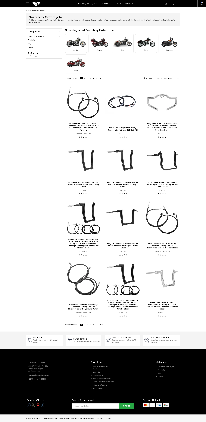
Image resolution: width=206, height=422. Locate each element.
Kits (117, 4)
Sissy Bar (144, 20)
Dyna (146, 50)
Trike (122, 50)
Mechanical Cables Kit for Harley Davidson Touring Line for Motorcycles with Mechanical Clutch (162, 246)
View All (161, 380)
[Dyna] (146, 41)
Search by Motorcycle (86, 4)
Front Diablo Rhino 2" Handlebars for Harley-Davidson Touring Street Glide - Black (162, 184)
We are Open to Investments (103, 382)
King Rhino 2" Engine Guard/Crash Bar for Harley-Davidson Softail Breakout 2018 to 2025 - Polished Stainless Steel (162, 127)
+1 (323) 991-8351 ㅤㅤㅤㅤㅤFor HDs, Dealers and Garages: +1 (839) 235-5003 (38, 368)
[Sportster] (169, 41)
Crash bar (150, 20)
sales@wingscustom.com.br (39, 375)
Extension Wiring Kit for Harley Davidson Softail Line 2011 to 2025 (123, 129)
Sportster (169, 50)
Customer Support (99, 388)
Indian (76, 71)
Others (128, 4)
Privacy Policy (98, 375)
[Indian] (76, 62)
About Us (96, 372)
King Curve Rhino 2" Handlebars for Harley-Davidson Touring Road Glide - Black (123, 246)
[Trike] (122, 41)
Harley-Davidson (58, 20)
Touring (99, 50)
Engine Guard (159, 20)
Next (101, 78)
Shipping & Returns (100, 385)
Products (105, 4)
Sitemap (108, 418)
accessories (36, 22)
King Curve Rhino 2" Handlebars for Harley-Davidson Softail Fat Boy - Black (122, 184)
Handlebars (121, 20)
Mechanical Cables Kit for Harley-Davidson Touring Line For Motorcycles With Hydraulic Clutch (83, 307)
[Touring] (99, 41)
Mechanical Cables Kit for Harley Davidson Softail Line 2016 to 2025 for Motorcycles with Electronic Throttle (83, 127)
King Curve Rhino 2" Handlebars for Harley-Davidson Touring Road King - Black (83, 184)
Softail (75, 50)
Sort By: (160, 78)
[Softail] (76, 41)
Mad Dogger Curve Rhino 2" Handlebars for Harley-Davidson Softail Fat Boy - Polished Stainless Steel (162, 305)
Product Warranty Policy (102, 379)
